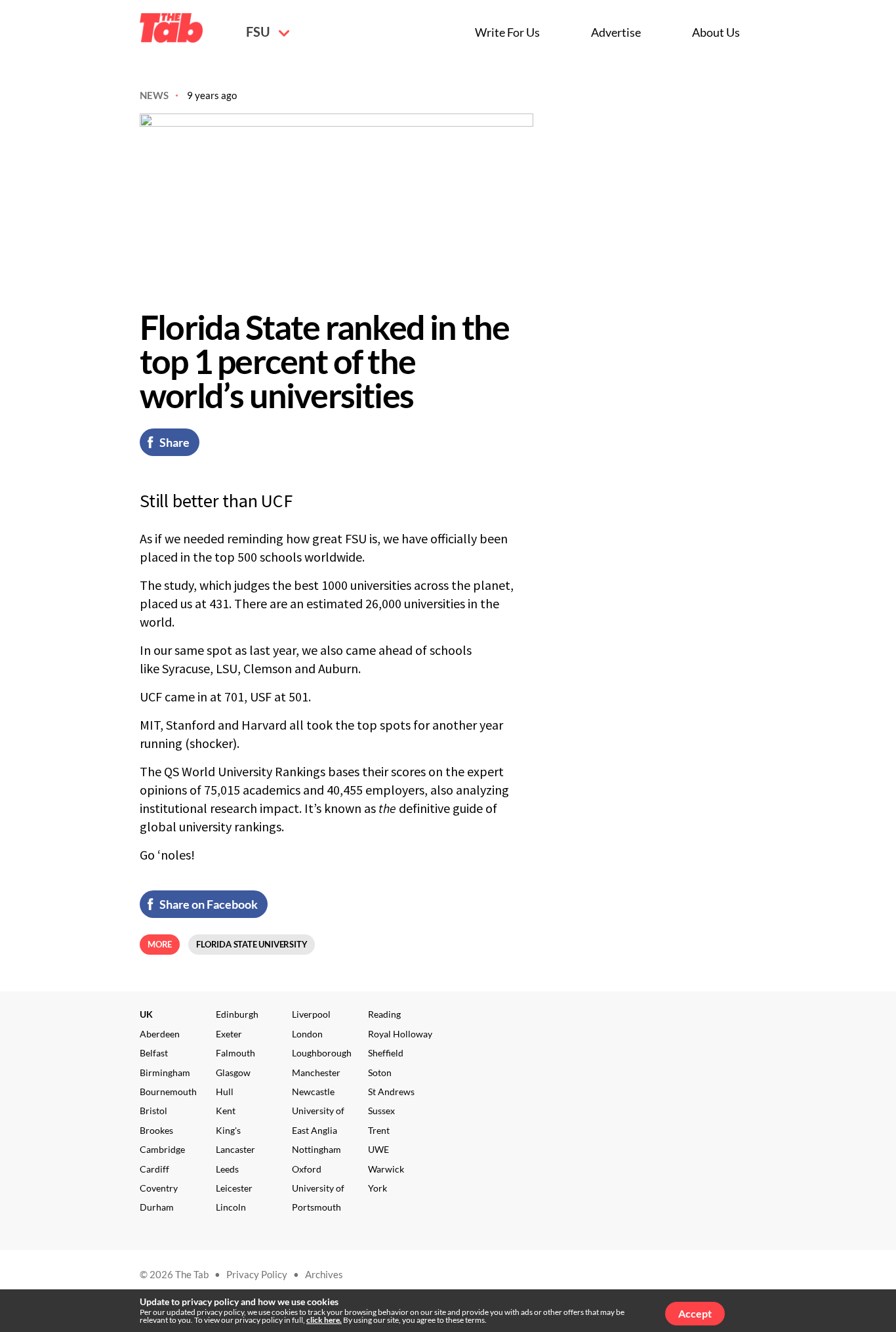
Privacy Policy (256, 1274)
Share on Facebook (208, 904)
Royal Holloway (400, 1033)
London (307, 1033)
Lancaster (235, 1149)
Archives (324, 1274)
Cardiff (154, 1169)
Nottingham (316, 1149)
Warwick (386, 1169)
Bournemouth (168, 1091)
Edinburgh (237, 1014)
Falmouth (235, 1052)
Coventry (159, 1188)
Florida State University (251, 944)
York (377, 1188)
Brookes (156, 1130)
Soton (380, 1072)
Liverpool (311, 1014)
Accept (695, 1313)
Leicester (234, 1188)
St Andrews (391, 1091)
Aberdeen (160, 1033)
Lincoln (231, 1207)
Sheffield (385, 1052)
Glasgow (233, 1072)
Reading (384, 1014)
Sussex (381, 1110)
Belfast (154, 1052)
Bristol (153, 1110)
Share (174, 442)
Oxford (306, 1169)
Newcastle (313, 1091)
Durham (157, 1207)
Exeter (229, 1033)
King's (228, 1130)
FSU (259, 31)
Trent (379, 1130)
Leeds (227, 1169)
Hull (225, 1091)
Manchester (316, 1072)
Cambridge (162, 1149)
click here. (324, 1320)
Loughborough (322, 1052)
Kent (225, 1110)
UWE (378, 1149)
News (154, 95)
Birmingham (165, 1072)
